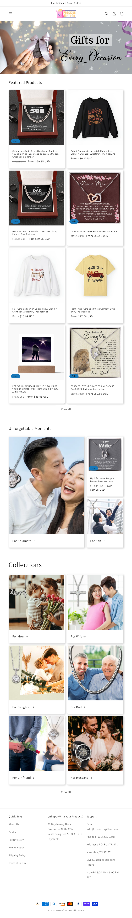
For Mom (18, 636)
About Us (14, 824)
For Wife (76, 636)
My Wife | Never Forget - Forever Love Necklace (102, 480)
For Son (95, 541)
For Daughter (21, 707)
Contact (13, 832)
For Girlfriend (21, 778)
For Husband (80, 778)
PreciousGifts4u (60, 910)
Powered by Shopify (76, 910)
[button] (10, 14)
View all (66, 409)
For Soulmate (21, 541)
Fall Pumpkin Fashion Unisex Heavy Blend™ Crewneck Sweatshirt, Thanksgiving (34, 310)
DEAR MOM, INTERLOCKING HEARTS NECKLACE (94, 231)
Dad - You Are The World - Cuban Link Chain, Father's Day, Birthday (34, 233)
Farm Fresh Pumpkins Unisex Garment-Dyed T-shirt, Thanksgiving (94, 310)
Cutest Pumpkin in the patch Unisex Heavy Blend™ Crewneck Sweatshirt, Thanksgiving (93, 152)
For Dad (76, 707)
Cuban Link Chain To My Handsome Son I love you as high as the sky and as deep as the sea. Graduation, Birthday (35, 154)
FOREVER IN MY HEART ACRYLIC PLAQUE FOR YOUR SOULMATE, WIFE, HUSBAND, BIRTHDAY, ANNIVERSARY (35, 389)
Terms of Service (18, 862)
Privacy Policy (16, 839)
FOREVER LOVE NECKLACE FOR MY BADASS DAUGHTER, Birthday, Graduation (92, 388)
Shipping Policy (17, 855)
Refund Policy (16, 847)
